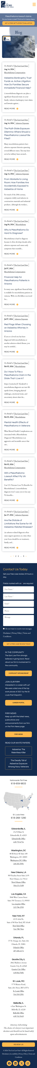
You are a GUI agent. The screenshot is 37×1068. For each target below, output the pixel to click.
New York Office (18, 926)
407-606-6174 (18, 951)
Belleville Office (18, 1013)
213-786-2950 (18, 907)
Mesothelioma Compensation (14, 72)
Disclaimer (7, 633)
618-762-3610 (18, 1016)
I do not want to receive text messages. (18, 628)
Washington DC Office (18, 860)
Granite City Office (18, 969)
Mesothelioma (21, 224)
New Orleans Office (19, 882)
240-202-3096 (18, 863)
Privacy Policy (17, 633)
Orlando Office (18, 947)
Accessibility (14, 1054)
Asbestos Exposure (22, 123)
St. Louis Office (18, 991)
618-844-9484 (18, 972)
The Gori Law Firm (21, 66)
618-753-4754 (18, 842)
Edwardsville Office (18, 838)
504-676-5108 (18, 885)
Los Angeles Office (18, 904)
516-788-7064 (18, 929)
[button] (34, 4)
